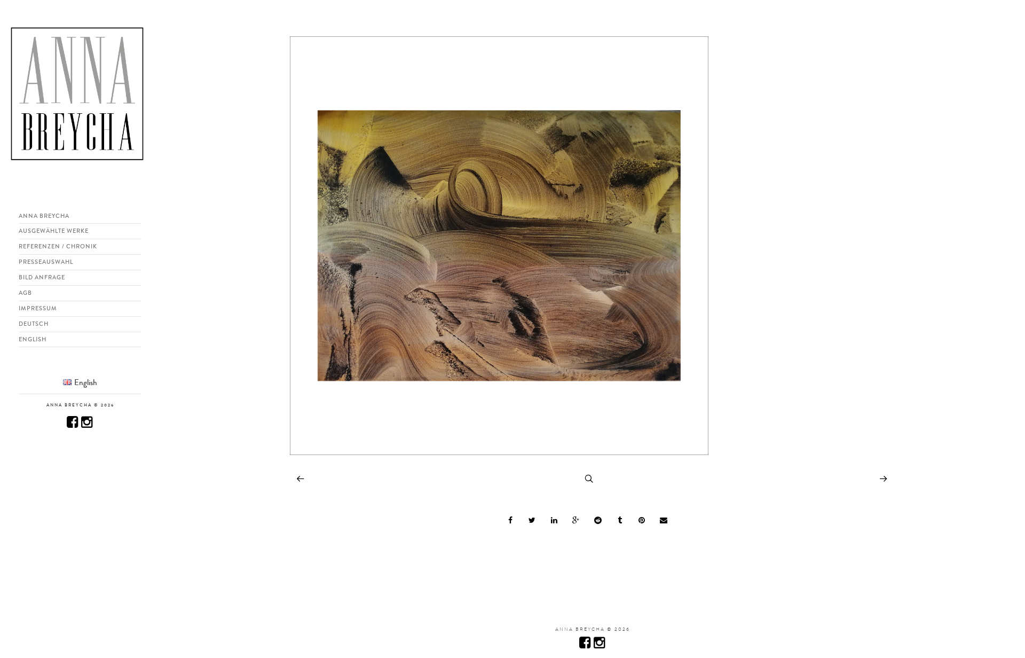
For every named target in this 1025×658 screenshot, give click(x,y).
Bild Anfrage (42, 277)
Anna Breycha (44, 216)
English (32, 339)
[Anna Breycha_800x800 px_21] (499, 456)
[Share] (510, 520)
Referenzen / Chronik (58, 246)
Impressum (38, 308)
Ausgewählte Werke (54, 230)
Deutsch (34, 323)
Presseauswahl (46, 261)
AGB (25, 292)
